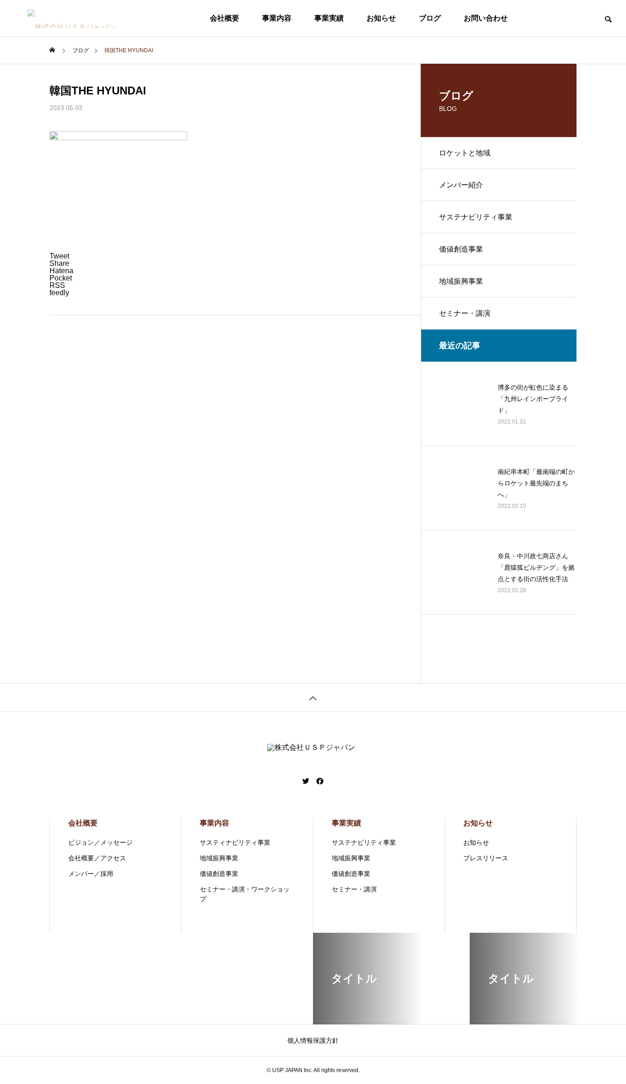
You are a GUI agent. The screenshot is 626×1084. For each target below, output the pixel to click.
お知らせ (381, 18)
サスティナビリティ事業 (235, 842)
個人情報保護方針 (313, 1040)
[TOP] (313, 697)
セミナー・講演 (464, 313)
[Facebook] (320, 781)
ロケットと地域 (464, 153)
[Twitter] (306, 781)
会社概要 (224, 18)
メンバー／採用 (90, 873)
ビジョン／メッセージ (100, 842)
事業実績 (329, 18)
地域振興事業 (461, 281)
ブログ (430, 18)
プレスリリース (485, 858)
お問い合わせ (486, 18)
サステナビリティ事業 (475, 217)
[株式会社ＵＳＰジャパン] (88, 18)
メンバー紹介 (461, 185)
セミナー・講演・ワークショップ (245, 894)
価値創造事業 (461, 249)
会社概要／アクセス (97, 858)
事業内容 (276, 18)
